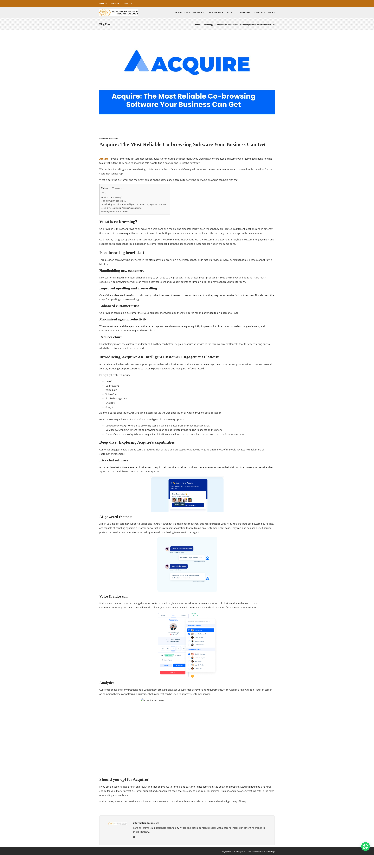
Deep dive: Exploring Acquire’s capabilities (121, 208)
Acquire (104, 158)
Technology (215, 12)
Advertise (115, 3)
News (271, 12)
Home (197, 24)
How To (231, 12)
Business (245, 12)
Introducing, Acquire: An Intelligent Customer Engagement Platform (134, 204)
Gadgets (259, 12)
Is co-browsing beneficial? (113, 200)
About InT (103, 3)
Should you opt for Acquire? (114, 211)
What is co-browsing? (111, 197)
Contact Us (127, 3)
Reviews (198, 12)
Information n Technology (108, 138)
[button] (365, 846)
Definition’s (182, 12)
